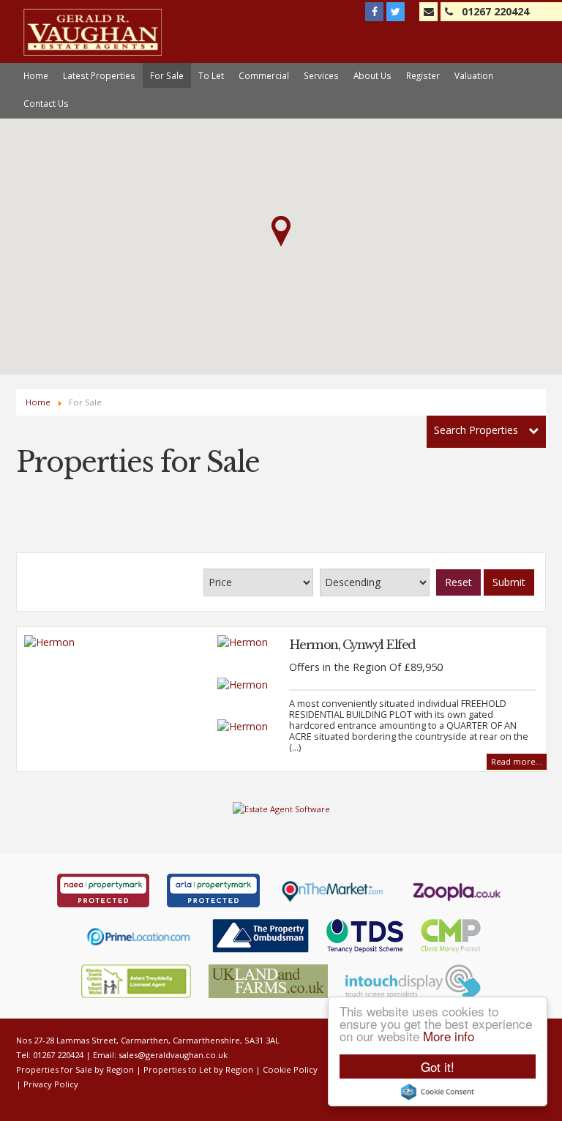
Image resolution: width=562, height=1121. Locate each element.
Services (321, 75)
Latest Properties (99, 75)
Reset (458, 582)
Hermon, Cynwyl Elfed (352, 645)
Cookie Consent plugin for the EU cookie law (437, 1092)
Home (35, 75)
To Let (211, 75)
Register (423, 75)
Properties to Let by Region (198, 1069)
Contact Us (46, 103)
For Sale (167, 75)
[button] (281, 231)
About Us (372, 75)
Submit (508, 582)
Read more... (516, 761)
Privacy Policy (50, 1084)
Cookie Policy (290, 1069)
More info (448, 1036)
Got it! (437, 1066)
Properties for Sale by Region (75, 1069)
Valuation (473, 75)
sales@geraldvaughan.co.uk (173, 1054)
